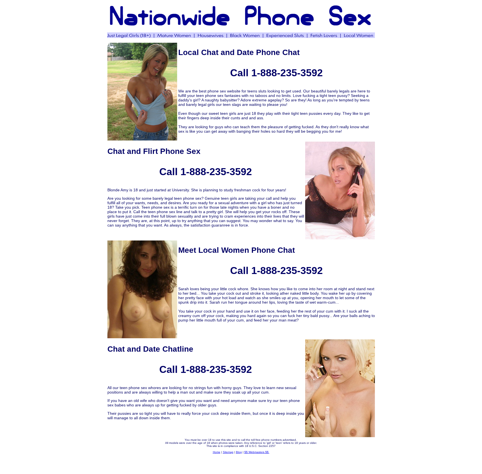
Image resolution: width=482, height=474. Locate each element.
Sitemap (228, 452)
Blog (239, 452)
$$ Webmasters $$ (256, 452)
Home (216, 452)
